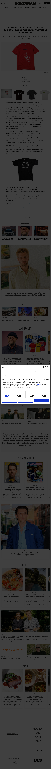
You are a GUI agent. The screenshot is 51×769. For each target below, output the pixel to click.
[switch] (19, 396)
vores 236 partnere (8, 377)
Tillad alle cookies (42, 400)
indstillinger (39, 384)
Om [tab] (44, 371)
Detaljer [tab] (19, 371)
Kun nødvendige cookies (9, 400)
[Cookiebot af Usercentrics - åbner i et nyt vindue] (43, 367)
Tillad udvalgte (25, 400)
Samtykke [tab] (7, 371)
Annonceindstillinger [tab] (32, 371)
